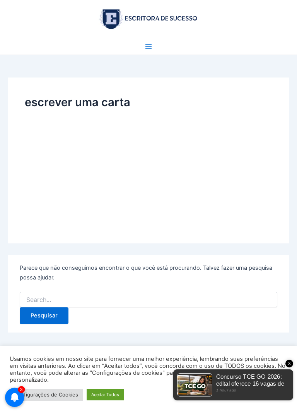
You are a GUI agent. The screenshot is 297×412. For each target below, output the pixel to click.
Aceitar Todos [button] (105, 394)
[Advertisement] (148, 168)
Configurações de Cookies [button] (46, 394)
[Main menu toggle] (148, 46)
